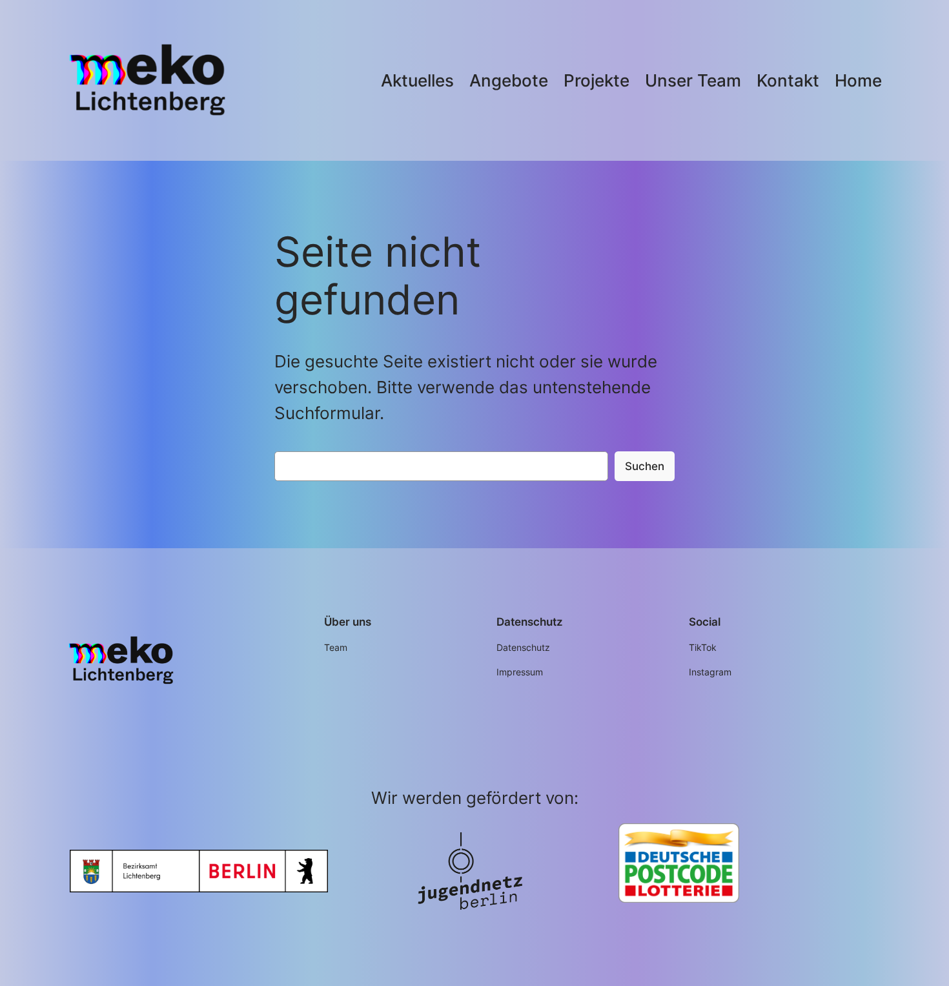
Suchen (644, 466)
